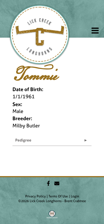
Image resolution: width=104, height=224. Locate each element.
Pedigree (23, 140)
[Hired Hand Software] (52, 216)
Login (75, 196)
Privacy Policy (35, 196)
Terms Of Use (58, 196)
